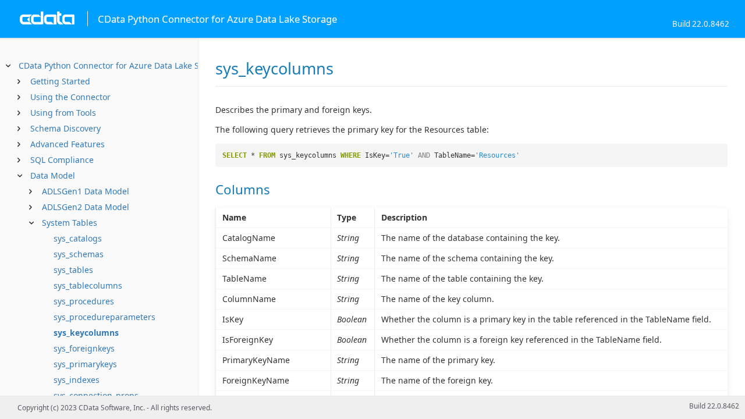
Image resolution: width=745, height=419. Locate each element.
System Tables (69, 222)
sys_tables (73, 269)
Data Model (52, 175)
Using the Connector (70, 96)
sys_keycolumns (86, 332)
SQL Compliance (62, 159)
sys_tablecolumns (88, 285)
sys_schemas (79, 254)
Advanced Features (67, 144)
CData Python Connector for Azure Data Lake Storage (122, 65)
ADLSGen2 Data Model (85, 206)
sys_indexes (77, 379)
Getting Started (60, 81)
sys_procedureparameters (104, 316)
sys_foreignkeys (84, 348)
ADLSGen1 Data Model (85, 191)
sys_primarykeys (85, 364)
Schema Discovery (65, 128)
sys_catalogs (78, 238)
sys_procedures (84, 301)
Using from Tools (63, 112)
